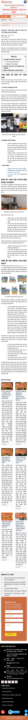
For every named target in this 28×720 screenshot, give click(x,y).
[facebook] (2, 682)
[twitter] (6, 682)
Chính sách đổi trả (7, 691)
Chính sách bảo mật (7, 698)
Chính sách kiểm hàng (8, 701)
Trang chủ (3, 19)
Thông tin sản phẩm (7, 705)
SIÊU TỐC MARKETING (17, 718)
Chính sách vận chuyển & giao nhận (11, 695)
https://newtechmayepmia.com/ (15, 678)
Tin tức (10, 19)
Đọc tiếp (4, 444)
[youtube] (16, 682)
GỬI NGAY (10, 634)
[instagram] (9, 682)
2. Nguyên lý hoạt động (11, 64)
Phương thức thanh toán (8, 688)
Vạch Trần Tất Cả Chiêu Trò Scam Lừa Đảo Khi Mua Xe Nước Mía (7, 395)
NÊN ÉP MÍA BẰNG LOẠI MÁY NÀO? (14, 70)
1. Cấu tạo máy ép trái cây (12, 62)
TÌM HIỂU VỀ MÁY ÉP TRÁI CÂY (12, 59)
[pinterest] (13, 682)
